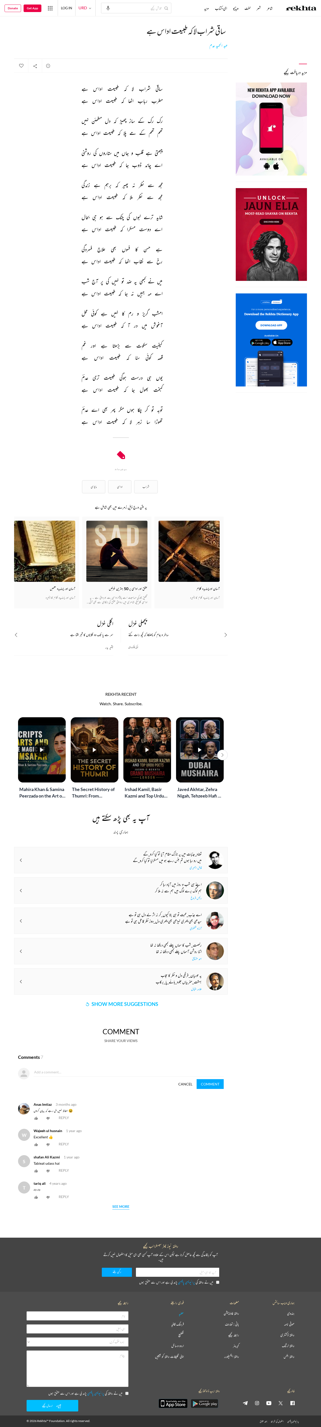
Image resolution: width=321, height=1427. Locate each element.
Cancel (185, 1084)
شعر (259, 8)
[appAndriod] (204, 1403)
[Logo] (301, 9)
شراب (145, 487)
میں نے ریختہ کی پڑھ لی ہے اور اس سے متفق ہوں (176, 1282)
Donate (13, 8)
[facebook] (292, 1403)
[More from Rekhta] (50, 8)
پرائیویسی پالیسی (186, 1282)
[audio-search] (108, 8)
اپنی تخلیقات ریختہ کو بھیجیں (169, 1357)
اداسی (120, 487)
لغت (248, 8)
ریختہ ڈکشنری (287, 1335)
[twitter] (281, 1403)
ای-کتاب (221, 8)
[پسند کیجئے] (21, 66)
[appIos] (173, 1403)
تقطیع (181, 1335)
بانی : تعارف (232, 1324)
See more (120, 1207)
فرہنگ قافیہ (177, 1324)
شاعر (270, 8)
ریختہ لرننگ (288, 1346)
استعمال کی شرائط (277, 1421)
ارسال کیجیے (47, 1405)
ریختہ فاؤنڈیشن (231, 1313)
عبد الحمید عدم (218, 45)
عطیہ (181, 1313)
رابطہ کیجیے (233, 1335)
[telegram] (245, 1403)
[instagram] (257, 1403)
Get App (32, 8)
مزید (206, 8)
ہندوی (290, 1313)
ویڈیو (235, 8)
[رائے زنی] (48, 66)
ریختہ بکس (289, 1357)
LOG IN (66, 8)
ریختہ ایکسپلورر (231, 1357)
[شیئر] (35, 66)
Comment (210, 1084)
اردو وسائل (177, 1346)
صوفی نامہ (289, 1324)
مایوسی (94, 487)
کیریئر (236, 1346)
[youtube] (269, 1403)
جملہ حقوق (263, 1421)
